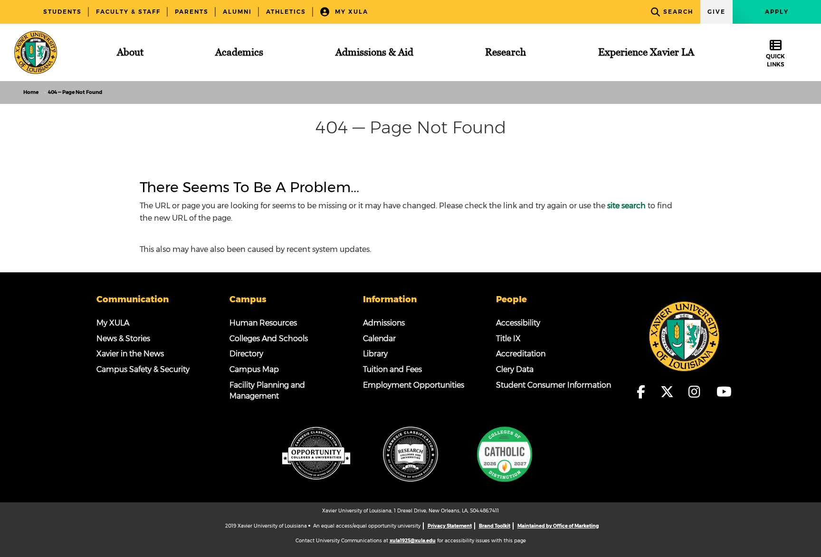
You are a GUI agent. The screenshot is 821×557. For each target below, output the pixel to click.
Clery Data (515, 369)
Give (716, 11)
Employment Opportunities (413, 385)
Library (375, 353)
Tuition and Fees (392, 369)
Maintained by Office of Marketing (558, 526)
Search (678, 11)
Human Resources (263, 322)
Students (62, 11)
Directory (246, 353)
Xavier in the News (130, 353)
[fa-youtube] (724, 391)
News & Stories (123, 338)
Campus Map (254, 369)
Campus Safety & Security (143, 369)
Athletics (286, 11)
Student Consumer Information (553, 385)
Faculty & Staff (128, 11)
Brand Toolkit (494, 526)
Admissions (384, 322)
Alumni (237, 11)
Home (30, 92)
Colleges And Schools (268, 338)
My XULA (350, 11)
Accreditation (520, 353)
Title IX (508, 338)
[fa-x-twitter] (671, 391)
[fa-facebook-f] (645, 391)
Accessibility (518, 322)
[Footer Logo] (684, 335)
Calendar (379, 338)
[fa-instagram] (699, 391)
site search (626, 205)
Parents (192, 11)
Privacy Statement (450, 526)
